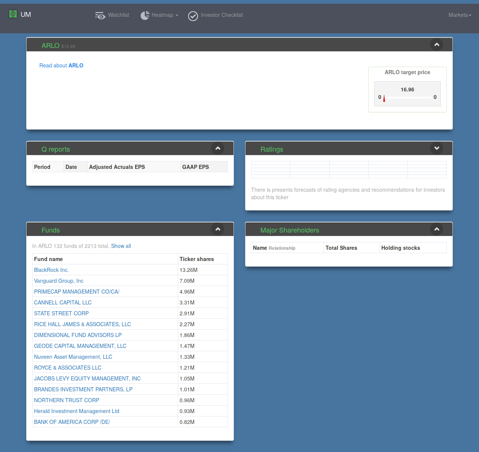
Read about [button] (61, 65)
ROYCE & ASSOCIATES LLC (67, 367)
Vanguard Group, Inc (58, 280)
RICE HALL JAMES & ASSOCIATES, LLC (82, 324)
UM (26, 14)
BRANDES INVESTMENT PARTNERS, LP (83, 389)
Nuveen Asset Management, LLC (73, 356)
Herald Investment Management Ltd (76, 411)
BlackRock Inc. (51, 269)
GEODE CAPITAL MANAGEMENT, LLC (80, 345)
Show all (121, 245)
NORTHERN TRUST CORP (66, 400)
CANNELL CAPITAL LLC (63, 302)
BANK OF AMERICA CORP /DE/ (72, 421)
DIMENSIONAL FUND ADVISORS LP (78, 335)
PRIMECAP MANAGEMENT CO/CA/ (76, 291)
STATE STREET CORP (61, 313)
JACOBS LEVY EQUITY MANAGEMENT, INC (87, 378)
